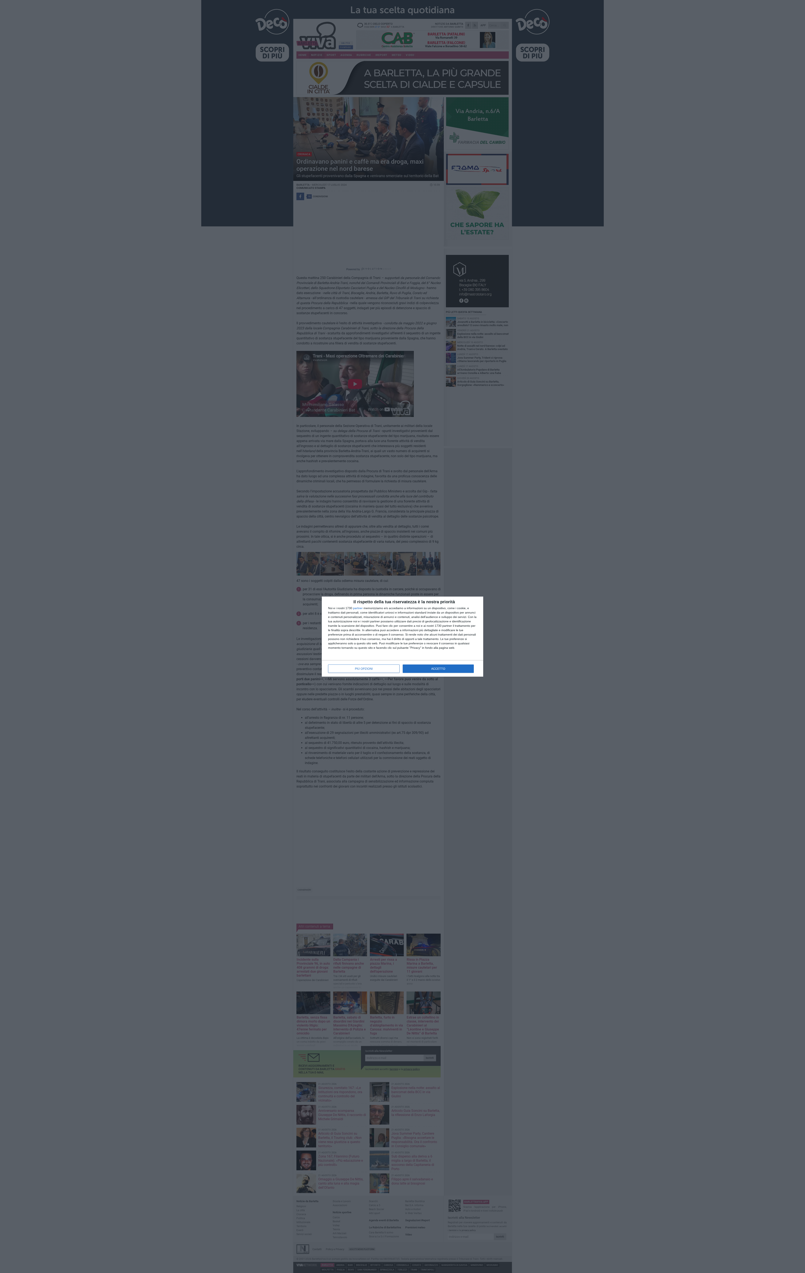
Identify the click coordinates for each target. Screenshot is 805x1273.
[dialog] (402, 637)
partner (358, 608)
